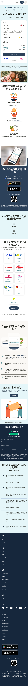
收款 (3, 554)
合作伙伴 (4, 582)
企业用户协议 (5, 617)
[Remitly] (2, 2)
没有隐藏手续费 (18, 121)
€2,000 (12, 31)
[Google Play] (14, 183)
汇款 (3, 551)
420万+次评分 (14, 10)
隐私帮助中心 (5, 630)
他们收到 (5, 34)
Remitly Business (5, 557)
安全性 (3, 633)
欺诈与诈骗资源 (5, 579)
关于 (3, 539)
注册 (22, 2)
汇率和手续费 (5, 573)
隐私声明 (4, 620)
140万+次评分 (15, 8)
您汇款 (4, 22)
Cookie (3, 639)
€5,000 (19, 31)
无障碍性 (4, 636)
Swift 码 (3, 576)
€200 (5, 31)
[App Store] (14, 189)
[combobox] (22, 37)
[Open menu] (25, 2)
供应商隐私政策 (5, 623)
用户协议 (4, 614)
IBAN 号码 (4, 586)
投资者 (3, 542)
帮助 (3, 598)
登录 (17, 2)
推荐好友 (4, 589)
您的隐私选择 (5, 626)
